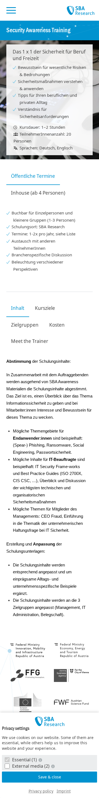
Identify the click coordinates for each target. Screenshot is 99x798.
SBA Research (80, 10)
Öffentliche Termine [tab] (33, 176)
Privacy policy (41, 791)
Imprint (64, 791)
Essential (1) (24, 760)
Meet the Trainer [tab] (29, 341)
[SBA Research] (49, 721)
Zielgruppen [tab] (24, 325)
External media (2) (31, 766)
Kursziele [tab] (45, 308)
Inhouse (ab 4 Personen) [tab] (38, 193)
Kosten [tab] (57, 325)
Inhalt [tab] (17, 308)
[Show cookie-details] (40, 759)
